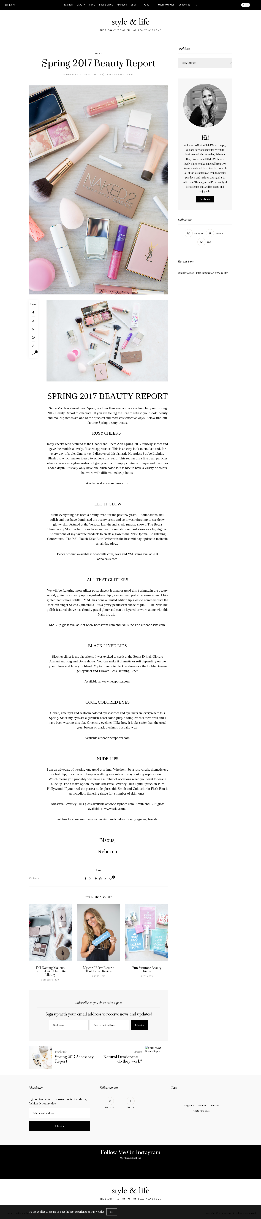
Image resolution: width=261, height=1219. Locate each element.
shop (133, 5)
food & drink (106, 5)
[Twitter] (33, 321)
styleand (71, 74)
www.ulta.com (103, 554)
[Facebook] (33, 312)
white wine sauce (202, 1110)
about (147, 5)
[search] (195, 5)
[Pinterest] (14, 5)
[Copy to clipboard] (33, 346)
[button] (34, 944)
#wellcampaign (166, 5)
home (92, 5)
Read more (205, 199)
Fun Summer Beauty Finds (146, 969)
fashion (68, 5)
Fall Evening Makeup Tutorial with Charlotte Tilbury (50, 971)
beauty (81, 5)
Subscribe (184, 5)
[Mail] (10, 5)
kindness (122, 5)
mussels (215, 1105)
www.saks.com (107, 559)
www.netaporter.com (115, 681)
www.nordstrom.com (100, 625)
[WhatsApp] (33, 337)
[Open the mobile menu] (253, 5)
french (202, 1105)
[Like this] (33, 354)
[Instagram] (6, 5)
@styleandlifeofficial (130, 1157)
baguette (189, 1105)
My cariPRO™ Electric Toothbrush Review (98, 969)
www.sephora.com (115, 483)
